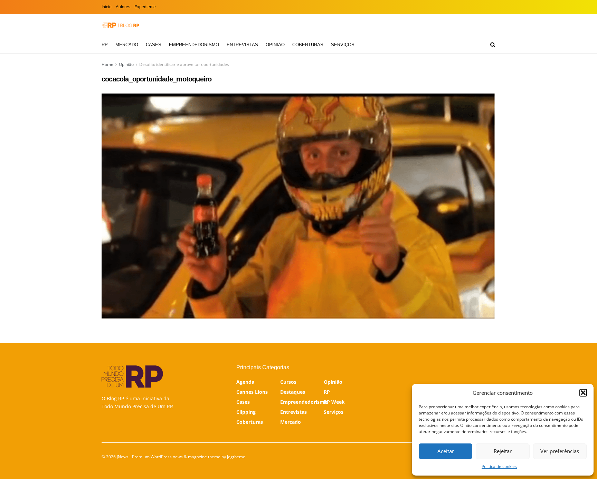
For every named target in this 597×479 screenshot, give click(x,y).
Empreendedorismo (194, 44)
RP (105, 44)
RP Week (334, 402)
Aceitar (445, 451)
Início (107, 6)
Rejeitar (503, 451)
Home (107, 64)
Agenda (245, 382)
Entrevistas (242, 44)
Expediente (145, 6)
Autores (123, 6)
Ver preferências (559, 451)
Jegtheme (236, 457)
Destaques (292, 392)
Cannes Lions (252, 392)
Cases (153, 44)
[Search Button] (492, 44)
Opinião (275, 44)
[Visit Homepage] (121, 25)
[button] (583, 392)
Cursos (288, 382)
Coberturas (307, 44)
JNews (123, 457)
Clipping (246, 412)
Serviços (342, 44)
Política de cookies (499, 466)
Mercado (126, 44)
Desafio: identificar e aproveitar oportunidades (184, 64)
